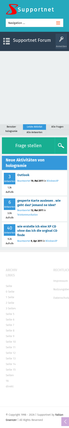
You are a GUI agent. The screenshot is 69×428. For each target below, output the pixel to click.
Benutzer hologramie (11, 129)
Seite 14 (11, 364)
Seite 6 (10, 319)
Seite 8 (10, 330)
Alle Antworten (34, 132)
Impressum (60, 281)
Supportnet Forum (32, 40)
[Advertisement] (34, 87)
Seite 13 (11, 358)
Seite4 (12, 308)
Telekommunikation (27, 214)
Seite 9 (10, 336)
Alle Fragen (57, 126)
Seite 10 (11, 341)
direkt (9, 386)
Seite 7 (10, 325)
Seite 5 (10, 314)
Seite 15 (11, 369)
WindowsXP (52, 181)
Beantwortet (23, 181)
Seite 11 (11, 347)
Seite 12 (11, 353)
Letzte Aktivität (34, 126)
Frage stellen (28, 145)
